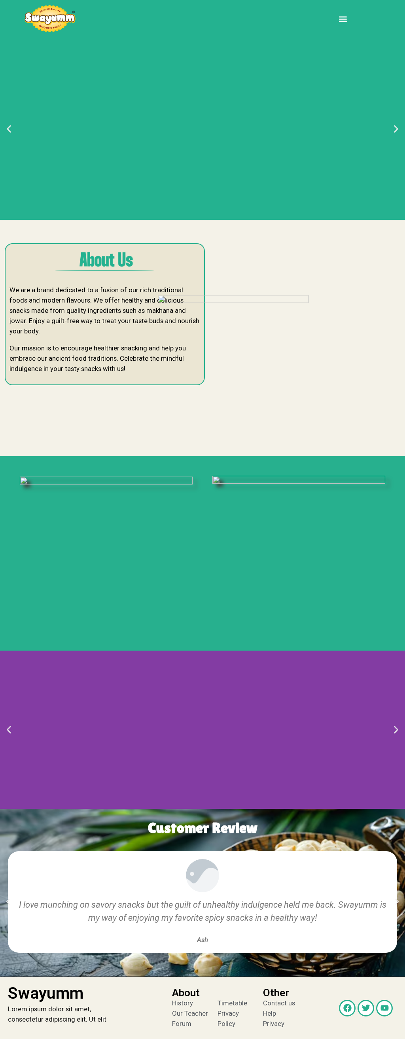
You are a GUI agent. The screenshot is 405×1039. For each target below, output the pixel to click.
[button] (342, 18)
